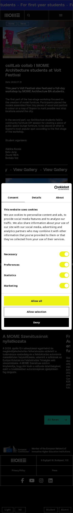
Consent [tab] (13, 197)
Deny (36, 322)
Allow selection (36, 311)
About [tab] (60, 197)
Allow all (36, 301)
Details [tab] (36, 197)
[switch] (64, 264)
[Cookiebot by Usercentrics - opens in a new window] (54, 188)
